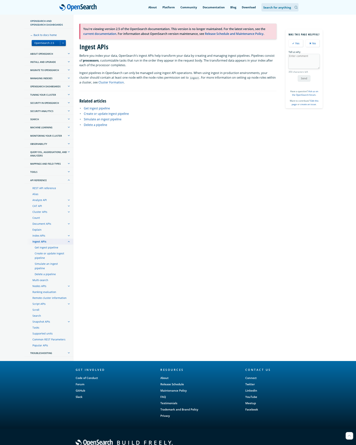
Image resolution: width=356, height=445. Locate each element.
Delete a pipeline (45, 274)
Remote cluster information (49, 298)
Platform (168, 7)
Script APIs (39, 304)
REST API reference (44, 188)
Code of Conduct (87, 378)
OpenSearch (79, 8)
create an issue (308, 104)
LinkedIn (251, 390)
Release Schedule (172, 384)
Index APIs (38, 235)
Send (304, 78)
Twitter (250, 384)
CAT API (37, 206)
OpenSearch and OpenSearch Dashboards (46, 22)
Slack (79, 397)
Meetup (250, 403)
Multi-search (40, 280)
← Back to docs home (43, 35)
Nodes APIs (39, 286)
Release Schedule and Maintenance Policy (234, 34)
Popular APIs (40, 345)
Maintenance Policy (173, 390)
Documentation (214, 7)
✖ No (312, 43)
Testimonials (168, 403)
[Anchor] (108, 100)
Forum (80, 384)
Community (188, 7)
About (152, 7)
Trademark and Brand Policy (179, 409)
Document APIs (41, 223)
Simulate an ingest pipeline (46, 266)
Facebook (251, 409)
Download (249, 7)
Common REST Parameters (48, 339)
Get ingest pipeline (46, 247)
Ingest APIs (39, 241)
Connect (251, 378)
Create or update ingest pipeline (49, 256)
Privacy (165, 416)
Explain (37, 229)
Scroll (35, 310)
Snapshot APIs (41, 321)
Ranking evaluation (44, 292)
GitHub (80, 390)
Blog (233, 7)
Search (36, 315)
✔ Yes (295, 43)
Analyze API (39, 200)
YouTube (251, 397)
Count (36, 218)
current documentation (99, 34)
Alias (35, 194)
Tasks (35, 327)
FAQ (163, 397)
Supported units (42, 333)
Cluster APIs (39, 212)
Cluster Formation (111, 82)
